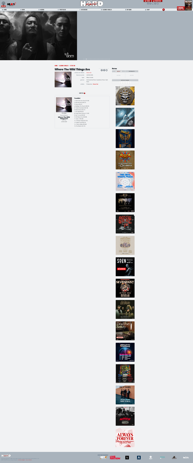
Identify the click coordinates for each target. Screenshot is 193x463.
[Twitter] (150, 4)
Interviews (84, 10)
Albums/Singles (107, 10)
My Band (129, 10)
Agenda (42, 10)
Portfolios (63, 10)
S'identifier (157, 1)
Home (5, 10)
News (23, 10)
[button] (147, 1)
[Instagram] (155, 4)
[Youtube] (153, 4)
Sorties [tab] (82, 93)
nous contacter (29, 460)
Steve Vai (72, 66)
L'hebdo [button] (181, 8)
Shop (148, 10)
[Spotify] (158, 4)
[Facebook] (148, 4)
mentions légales (21, 460)
